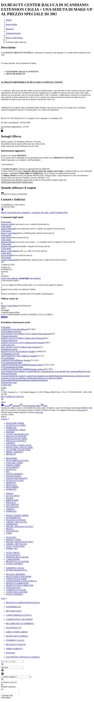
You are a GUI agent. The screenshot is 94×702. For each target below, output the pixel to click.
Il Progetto (13, 374)
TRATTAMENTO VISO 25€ (12, 356)
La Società (85, 376)
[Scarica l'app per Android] (9, 382)
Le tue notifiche (49, 376)
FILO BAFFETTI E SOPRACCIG (15, 334)
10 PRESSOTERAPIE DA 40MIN (15, 369)
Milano (10, 380)
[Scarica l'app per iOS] (6, 385)
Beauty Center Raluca (9, 233)
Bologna (4, 380)
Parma (21, 380)
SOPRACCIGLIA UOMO (11, 338)
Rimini (45, 380)
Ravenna (38, 380)
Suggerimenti (60, 376)
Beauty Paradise (29, 351)
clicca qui (81, 410)
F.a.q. (43, 378)
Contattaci (5, 378)
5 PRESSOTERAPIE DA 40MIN (14, 365)
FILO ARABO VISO (9, 347)
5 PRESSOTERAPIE (9, 360)
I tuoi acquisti (38, 376)
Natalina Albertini (8, 246)
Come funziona (7, 371)
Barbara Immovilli (8, 229)
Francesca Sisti (6, 224)
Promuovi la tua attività (56, 371)
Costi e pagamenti (72, 371)
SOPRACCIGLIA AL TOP (12, 343)
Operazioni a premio (73, 376)
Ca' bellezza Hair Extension (39, 334)
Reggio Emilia (29, 380)
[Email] (6, 317)
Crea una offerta (7, 376)
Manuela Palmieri (8, 242)
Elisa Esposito (6, 255)
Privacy (24, 378)
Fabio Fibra (5, 237)
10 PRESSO (6, 329)
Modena (16, 380)
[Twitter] (4, 317)
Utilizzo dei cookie (34, 378)
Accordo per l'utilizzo (54, 378)
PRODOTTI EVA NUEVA (12, 351)
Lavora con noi (15, 378)
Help (80, 371)
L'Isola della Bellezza (19, 329)
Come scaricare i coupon (23, 376)
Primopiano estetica (35, 365)
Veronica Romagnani (9, 260)
